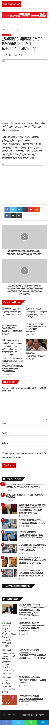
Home (6, 30)
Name (4, 423)
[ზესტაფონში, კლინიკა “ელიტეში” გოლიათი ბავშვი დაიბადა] (9, 684)
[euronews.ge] (11, 4)
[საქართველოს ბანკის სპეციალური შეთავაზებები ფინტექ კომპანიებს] (9, 700)
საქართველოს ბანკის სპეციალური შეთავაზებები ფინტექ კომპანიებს (31, 699)
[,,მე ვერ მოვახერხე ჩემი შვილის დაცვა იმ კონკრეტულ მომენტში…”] (36, 314)
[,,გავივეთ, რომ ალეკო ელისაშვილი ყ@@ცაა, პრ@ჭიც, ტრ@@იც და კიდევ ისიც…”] (9, 562)
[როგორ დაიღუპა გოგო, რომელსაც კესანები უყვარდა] (9, 524)
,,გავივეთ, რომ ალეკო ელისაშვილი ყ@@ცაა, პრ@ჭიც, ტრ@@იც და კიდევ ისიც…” (33, 560)
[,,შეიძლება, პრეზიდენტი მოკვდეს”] (36, 345)
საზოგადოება (16, 30)
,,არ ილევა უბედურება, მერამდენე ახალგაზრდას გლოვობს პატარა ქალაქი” (31, 573)
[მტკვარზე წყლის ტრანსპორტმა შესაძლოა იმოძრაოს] (12, 315)
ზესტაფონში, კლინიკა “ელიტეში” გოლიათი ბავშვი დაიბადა (32, 680)
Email (4, 433)
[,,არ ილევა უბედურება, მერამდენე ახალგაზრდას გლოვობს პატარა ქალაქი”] (9, 574)
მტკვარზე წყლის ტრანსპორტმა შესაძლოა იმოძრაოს (12, 328)
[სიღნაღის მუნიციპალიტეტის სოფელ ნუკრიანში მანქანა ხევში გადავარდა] (9, 549)
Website (5, 443)
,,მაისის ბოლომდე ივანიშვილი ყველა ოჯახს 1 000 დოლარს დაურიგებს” (31, 535)
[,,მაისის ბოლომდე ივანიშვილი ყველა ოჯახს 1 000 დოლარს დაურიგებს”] (9, 536)
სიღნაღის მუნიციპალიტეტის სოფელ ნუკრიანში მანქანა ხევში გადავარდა (32, 547)
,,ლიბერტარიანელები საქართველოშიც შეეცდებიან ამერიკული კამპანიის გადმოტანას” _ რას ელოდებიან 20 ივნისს (32, 610)
